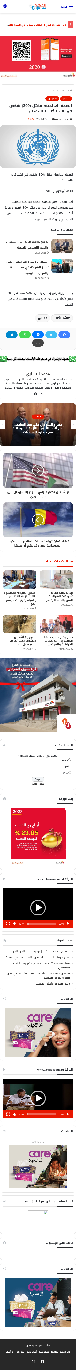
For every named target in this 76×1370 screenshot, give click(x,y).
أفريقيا (38, 417)
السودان (52, 98)
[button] (38, 907)
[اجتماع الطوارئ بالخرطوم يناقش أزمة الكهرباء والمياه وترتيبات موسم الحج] (19, 579)
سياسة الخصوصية (48, 1351)
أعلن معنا (32, 1351)
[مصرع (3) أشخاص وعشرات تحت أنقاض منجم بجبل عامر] (19, 624)
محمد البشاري (62, 119)
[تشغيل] (68, 924)
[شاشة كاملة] (8, 924)
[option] (38, 424)
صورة (65, 760)
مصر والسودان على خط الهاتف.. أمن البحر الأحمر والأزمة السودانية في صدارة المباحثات (38, 428)
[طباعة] (38, 343)
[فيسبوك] (64, 334)
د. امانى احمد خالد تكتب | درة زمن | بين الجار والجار (42, 951)
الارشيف (10, 1351)
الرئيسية (65, 90)
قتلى (42, 318)
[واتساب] (25, 334)
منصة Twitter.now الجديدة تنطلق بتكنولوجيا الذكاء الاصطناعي (42, 965)
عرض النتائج (38, 783)
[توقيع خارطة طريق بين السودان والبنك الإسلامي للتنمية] (62, 246)
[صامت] (14, 924)
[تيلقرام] (12, 334)
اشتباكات (61, 318)
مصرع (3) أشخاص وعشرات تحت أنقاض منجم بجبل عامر (23, 641)
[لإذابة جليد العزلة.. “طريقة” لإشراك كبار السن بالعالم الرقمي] (56, 579)
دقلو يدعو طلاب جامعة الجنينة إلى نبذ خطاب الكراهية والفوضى (58, 641)
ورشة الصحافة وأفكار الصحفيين (53, 983)
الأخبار (55, 90)
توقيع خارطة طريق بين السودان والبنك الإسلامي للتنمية (38, 957)
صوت (65, 766)
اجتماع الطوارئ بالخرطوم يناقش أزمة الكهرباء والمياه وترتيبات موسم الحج (20, 598)
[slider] (41, 924)
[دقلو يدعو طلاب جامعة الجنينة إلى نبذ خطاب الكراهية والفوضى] (56, 624)
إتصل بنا (20, 1351)
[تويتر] (51, 334)
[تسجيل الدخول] (5, 8)
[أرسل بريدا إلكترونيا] (53, 119)
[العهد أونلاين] (38, 6)
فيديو (65, 772)
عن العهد (65, 1351)
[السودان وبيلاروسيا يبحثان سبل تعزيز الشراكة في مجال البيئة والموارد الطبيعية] (62, 266)
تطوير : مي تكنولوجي (38, 1345)
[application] (38, 908)
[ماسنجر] (38, 334)
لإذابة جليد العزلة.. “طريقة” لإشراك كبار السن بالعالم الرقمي (59, 596)
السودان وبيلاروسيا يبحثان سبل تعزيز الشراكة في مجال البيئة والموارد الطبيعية (27, 267)
